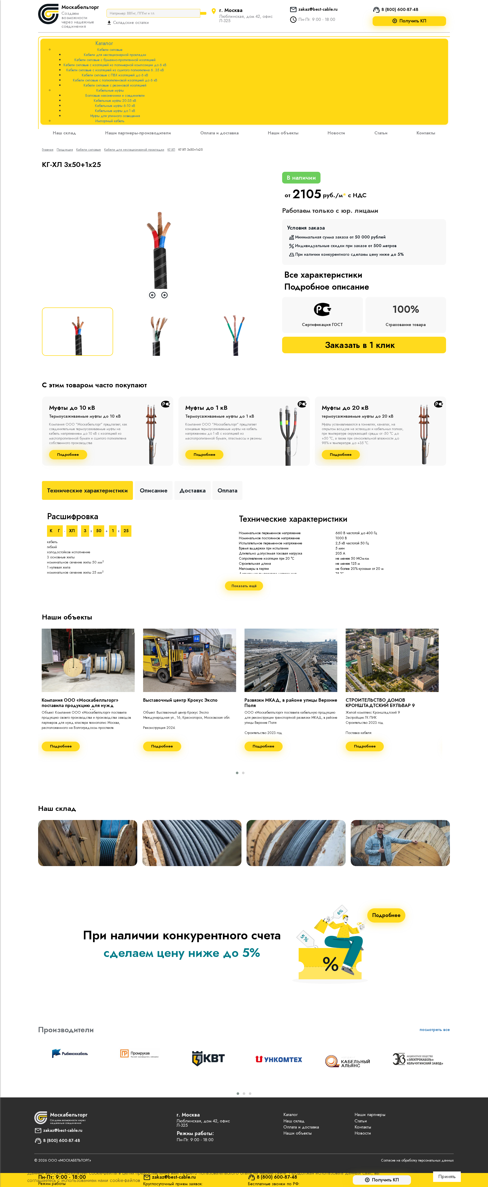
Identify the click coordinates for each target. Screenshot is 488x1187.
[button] (237, 772)
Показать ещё (244, 585)
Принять (447, 1176)
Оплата (227, 490)
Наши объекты (283, 133)
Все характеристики (323, 275)
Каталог (290, 1114)
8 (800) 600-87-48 (400, 9)
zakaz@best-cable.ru (318, 9)
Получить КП (413, 21)
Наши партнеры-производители (138, 133)
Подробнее (68, 454)
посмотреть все (435, 1030)
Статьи (380, 133)
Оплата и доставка (219, 133)
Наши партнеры (370, 1114)
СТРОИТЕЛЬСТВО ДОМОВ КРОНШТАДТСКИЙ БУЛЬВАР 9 (380, 703)
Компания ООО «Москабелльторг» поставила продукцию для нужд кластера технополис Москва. (80, 705)
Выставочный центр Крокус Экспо (180, 700)
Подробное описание (326, 287)
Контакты (426, 133)
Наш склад (64, 133)
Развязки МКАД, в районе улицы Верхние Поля (291, 703)
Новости (336, 133)
